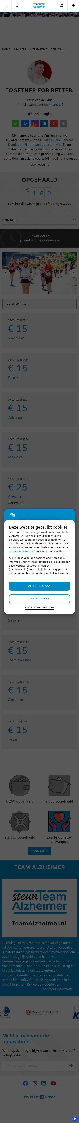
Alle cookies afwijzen (39, 607)
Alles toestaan (39, 586)
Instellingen (39, 598)
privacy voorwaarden (22, 551)
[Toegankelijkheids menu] (74, 1118)
